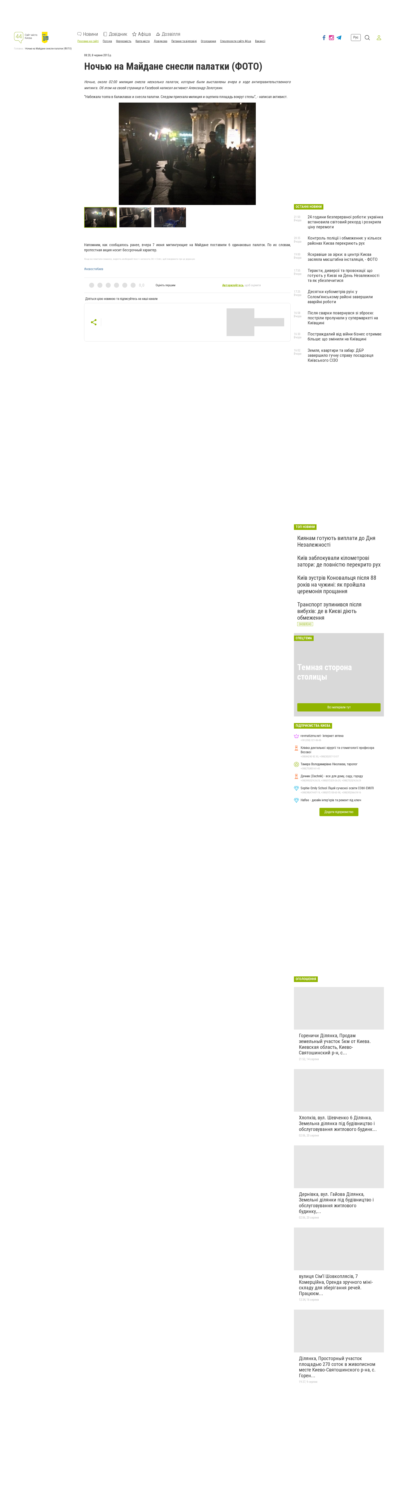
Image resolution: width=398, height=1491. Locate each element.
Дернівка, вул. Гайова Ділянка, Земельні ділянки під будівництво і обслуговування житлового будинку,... (336, 1202)
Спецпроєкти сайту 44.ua (235, 41)
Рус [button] (355, 38)
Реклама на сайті (88, 41)
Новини (90, 34)
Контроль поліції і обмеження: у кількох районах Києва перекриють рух (344, 241)
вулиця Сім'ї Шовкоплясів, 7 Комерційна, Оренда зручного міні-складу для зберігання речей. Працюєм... (336, 1284)
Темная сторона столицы (324, 672)
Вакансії (260, 41)
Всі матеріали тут (339, 707)
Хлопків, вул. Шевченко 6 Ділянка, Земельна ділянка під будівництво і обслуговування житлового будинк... (338, 1123)
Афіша (144, 34)
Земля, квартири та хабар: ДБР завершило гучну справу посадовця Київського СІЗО (340, 355)
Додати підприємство (338, 812)
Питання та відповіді (184, 41)
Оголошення (208, 41)
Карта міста (143, 41)
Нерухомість (123, 41)
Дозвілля (171, 34)
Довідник (118, 34)
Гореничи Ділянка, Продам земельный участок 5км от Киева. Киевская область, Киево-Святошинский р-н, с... (335, 1044)
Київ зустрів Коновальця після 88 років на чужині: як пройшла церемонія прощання (336, 584)
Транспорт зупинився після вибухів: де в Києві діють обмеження (329, 611)
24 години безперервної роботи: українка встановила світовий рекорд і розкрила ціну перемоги (345, 221)
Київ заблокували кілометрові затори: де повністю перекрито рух (339, 561)
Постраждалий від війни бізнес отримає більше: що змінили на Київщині (345, 336)
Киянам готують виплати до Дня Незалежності (336, 541)
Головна (18, 48)
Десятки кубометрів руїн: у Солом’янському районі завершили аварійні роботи (340, 296)
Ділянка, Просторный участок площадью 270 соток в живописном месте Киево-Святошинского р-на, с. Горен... (337, 1367)
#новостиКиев (93, 269)
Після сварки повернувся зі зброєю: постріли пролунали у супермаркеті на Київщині (343, 317)
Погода (107, 41)
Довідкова (160, 41)
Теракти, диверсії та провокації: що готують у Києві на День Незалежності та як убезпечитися (343, 275)
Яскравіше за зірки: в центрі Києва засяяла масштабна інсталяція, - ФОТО (342, 257)
